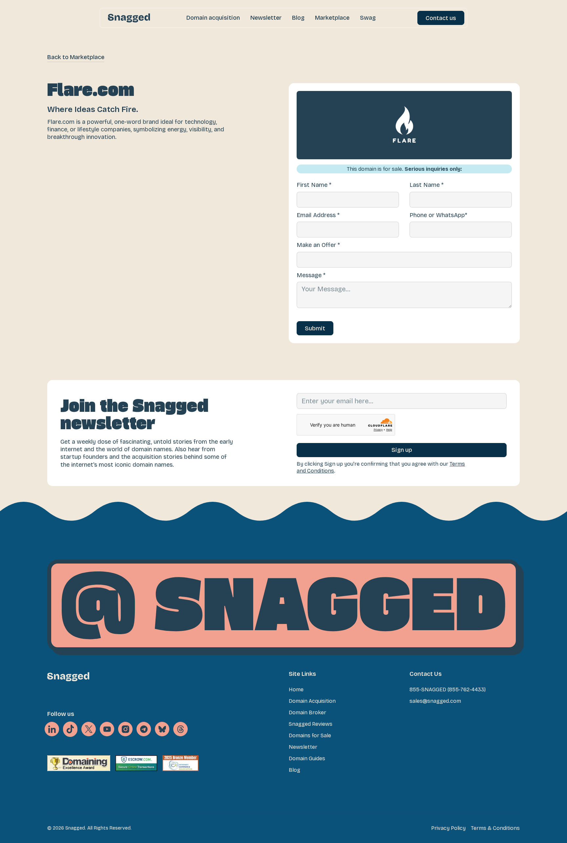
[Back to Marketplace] (75, 57)
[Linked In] (52, 729)
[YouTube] (107, 729)
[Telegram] (143, 729)
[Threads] (180, 729)
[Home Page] (129, 18)
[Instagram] (125, 729)
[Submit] (315, 328)
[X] (70, 729)
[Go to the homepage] (68, 676)
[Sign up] (402, 450)
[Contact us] (440, 18)
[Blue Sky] (162, 729)
